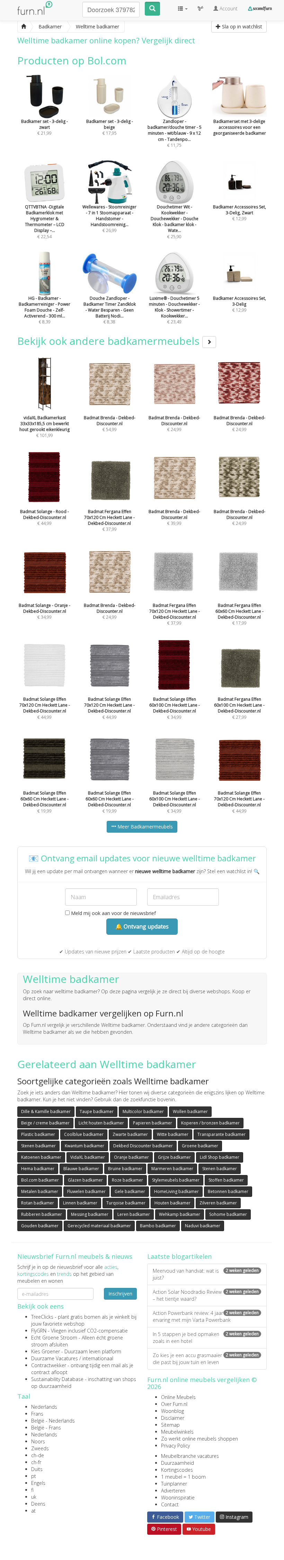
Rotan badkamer (37, 1203)
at (33, 1510)
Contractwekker (48, 1365)
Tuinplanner (174, 1483)
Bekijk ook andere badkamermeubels (109, 341)
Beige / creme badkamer (45, 1123)
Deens (38, 1503)
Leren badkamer (133, 1214)
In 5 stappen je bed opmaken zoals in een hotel (206, 1337)
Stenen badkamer (38, 1146)
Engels (38, 1483)
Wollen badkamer (190, 1111)
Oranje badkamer (131, 1157)
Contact (170, 1504)
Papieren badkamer (152, 1123)
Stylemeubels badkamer (175, 1180)
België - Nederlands (53, 1420)
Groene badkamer (200, 1146)
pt (33, 1476)
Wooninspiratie (178, 1497)
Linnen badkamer (80, 1203)
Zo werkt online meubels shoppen (199, 1438)
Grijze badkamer (174, 1157)
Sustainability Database (57, 1379)
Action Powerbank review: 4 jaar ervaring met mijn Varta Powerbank (206, 1316)
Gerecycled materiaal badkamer (99, 1226)
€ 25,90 (174, 221)
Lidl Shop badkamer (219, 1157)
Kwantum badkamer (84, 1146)
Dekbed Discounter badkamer (143, 1146)
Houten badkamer (172, 1203)
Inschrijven (120, 1293)
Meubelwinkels (177, 1431)
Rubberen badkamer (41, 1214)
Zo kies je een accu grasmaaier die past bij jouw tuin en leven (206, 1358)
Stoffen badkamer (226, 1180)
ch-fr (36, 1462)
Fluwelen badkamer (86, 1191)
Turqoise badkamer (125, 1203)
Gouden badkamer (40, 1226)
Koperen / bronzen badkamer (210, 1123)
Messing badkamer (89, 1214)
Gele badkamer (130, 1191)
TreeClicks (42, 1317)
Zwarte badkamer (130, 1134)
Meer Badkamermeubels (144, 826)
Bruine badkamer (125, 1169)
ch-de (37, 1455)
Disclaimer (172, 1418)
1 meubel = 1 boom (183, 1476)
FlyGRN (38, 1330)
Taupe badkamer (97, 1111)
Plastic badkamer (38, 1134)
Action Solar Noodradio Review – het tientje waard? (206, 1295)
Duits (37, 1469)
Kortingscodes (177, 1470)
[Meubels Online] (23, 26)
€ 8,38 (109, 310)
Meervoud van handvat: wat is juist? (206, 1274)
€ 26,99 (109, 218)
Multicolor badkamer (143, 1111)
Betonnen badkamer (228, 1191)
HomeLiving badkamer (176, 1191)
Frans (37, 1413)
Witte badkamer (172, 1134)
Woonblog (172, 1411)
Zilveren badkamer (218, 1203)
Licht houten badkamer (101, 1123)
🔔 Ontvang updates (142, 926)
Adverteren (173, 1490)
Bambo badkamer (158, 1226)
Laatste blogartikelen (179, 1256)
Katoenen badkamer (41, 1157)
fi (32, 1490)
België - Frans (46, 1427)
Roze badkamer (127, 1180)
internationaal (97, 1358)
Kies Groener (45, 1351)
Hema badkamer (37, 1169)
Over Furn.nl (174, 1404)
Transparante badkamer (221, 1134)
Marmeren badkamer (172, 1169)
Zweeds (40, 1448)
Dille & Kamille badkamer (46, 1111)
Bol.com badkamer (40, 1180)
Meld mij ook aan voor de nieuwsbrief (113, 913)
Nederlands (44, 1407)
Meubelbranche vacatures (190, 1456)
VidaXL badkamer (87, 1157)
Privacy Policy (175, 1445)
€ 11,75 (175, 133)
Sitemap (170, 1425)
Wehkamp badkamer (179, 1214)
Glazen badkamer (85, 1180)
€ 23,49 (174, 310)
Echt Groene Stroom (54, 1337)
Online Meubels (178, 1397)
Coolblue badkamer (84, 1134)
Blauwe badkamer (81, 1169)
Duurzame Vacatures (54, 1358)
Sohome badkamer (228, 1214)
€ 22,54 (44, 221)
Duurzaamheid (177, 1463)
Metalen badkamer (39, 1191)
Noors (38, 1441)
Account (228, 8)
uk (33, 1497)
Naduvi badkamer (202, 1226)
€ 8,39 (44, 310)
